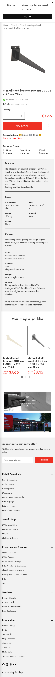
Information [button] (8, 620)
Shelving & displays (10, 538)
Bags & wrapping (9, 479)
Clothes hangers (8, 484)
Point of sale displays (11, 510)
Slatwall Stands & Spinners (13, 570)
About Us (6, 647)
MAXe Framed (8, 557)
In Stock (10, 99)
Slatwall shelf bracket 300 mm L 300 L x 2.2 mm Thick (13, 363)
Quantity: (7, 109)
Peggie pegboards (10, 529)
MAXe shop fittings (10, 525)
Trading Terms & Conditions (13, 656)
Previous (3, 349)
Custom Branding (9, 602)
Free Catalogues (9, 611)
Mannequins (7, 493)
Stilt (3, 583)
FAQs (4, 630)
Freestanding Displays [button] (14, 547)
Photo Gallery (7, 651)
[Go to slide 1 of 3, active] (22, 377)
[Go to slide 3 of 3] (30, 377)
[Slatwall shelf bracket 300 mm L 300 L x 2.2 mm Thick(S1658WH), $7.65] (14, 340)
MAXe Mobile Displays (11, 561)
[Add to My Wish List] (47, 126)
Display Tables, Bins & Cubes (14, 574)
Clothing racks (8, 488)
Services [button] (7, 592)
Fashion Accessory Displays (13, 497)
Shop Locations (8, 638)
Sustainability (7, 634)
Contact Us (6, 643)
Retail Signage (8, 501)
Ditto (4, 579)
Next (48, 349)
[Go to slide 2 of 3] (26, 377)
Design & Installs (9, 598)
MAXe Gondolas (9, 552)
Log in (5, 138)
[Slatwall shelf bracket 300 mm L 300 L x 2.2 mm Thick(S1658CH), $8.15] (38, 340)
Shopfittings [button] (9, 519)
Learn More (17, 138)
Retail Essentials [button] (11, 474)
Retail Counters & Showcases (14, 565)
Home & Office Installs (11, 606)
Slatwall (5, 533)
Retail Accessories (9, 506)
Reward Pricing (8, 625)
